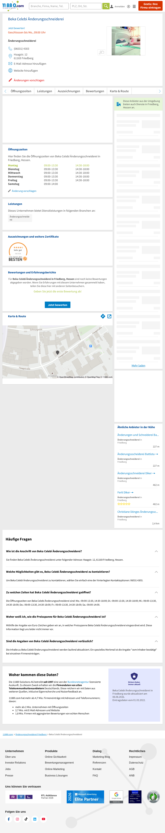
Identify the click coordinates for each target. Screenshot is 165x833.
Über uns (10, 756)
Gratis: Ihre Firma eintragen (150, 6)
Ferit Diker (123, 492)
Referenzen (99, 762)
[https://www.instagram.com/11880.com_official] (17, 819)
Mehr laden (138, 365)
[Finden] (106, 6)
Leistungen (44, 91)
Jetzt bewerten (57, 305)
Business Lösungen (56, 775)
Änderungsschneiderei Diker (134, 473)
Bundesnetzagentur (78, 681)
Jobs (8, 769)
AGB (132, 769)
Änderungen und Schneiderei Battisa (138, 435)
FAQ (95, 775)
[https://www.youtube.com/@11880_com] (43, 819)
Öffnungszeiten (21, 91)
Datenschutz (136, 762)
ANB (132, 775)
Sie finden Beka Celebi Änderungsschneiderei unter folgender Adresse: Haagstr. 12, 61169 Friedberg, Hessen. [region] (64, 559)
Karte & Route (119, 91)
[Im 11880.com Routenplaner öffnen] (103, 316)
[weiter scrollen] (160, 91)
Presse (9, 775)
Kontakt (97, 769)
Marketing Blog (101, 756)
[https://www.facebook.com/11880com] (8, 819)
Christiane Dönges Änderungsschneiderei (138, 512)
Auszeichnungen (69, 91)
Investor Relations (15, 762)
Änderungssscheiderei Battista (136, 454)
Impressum (135, 756)
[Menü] (135, 6)
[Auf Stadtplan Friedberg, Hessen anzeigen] (109, 316)
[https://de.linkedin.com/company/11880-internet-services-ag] (34, 819)
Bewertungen (95, 91)
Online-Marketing (55, 769)
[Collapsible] (156, 551)
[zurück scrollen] (5, 91)
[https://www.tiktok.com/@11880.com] (26, 819)
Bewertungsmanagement (59, 762)
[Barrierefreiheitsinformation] (130, 6)
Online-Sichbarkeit (55, 756)
